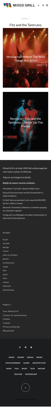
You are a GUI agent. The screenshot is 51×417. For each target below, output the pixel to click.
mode (5, 267)
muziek (6, 243)
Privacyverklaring (11, 327)
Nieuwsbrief (8, 331)
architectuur (8, 263)
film (4, 270)
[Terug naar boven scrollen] (25, 387)
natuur (6, 282)
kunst (5, 239)
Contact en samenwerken (15, 315)
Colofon (6, 319)
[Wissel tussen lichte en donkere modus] (38, 5)
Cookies (6, 323)
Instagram (17, 177)
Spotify (28, 177)
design (6, 247)
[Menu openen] (47, 5)
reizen (6, 251)
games (6, 259)
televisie (7, 286)
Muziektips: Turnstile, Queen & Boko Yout (21, 188)
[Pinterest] (25, 347)
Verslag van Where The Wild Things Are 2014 (25, 58)
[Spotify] (31, 347)
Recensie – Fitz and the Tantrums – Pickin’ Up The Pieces (25, 122)
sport (5, 274)
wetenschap (8, 290)
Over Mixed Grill (11, 311)
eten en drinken (10, 255)
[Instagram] (20, 347)
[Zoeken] (43, 5)
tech (5, 278)
